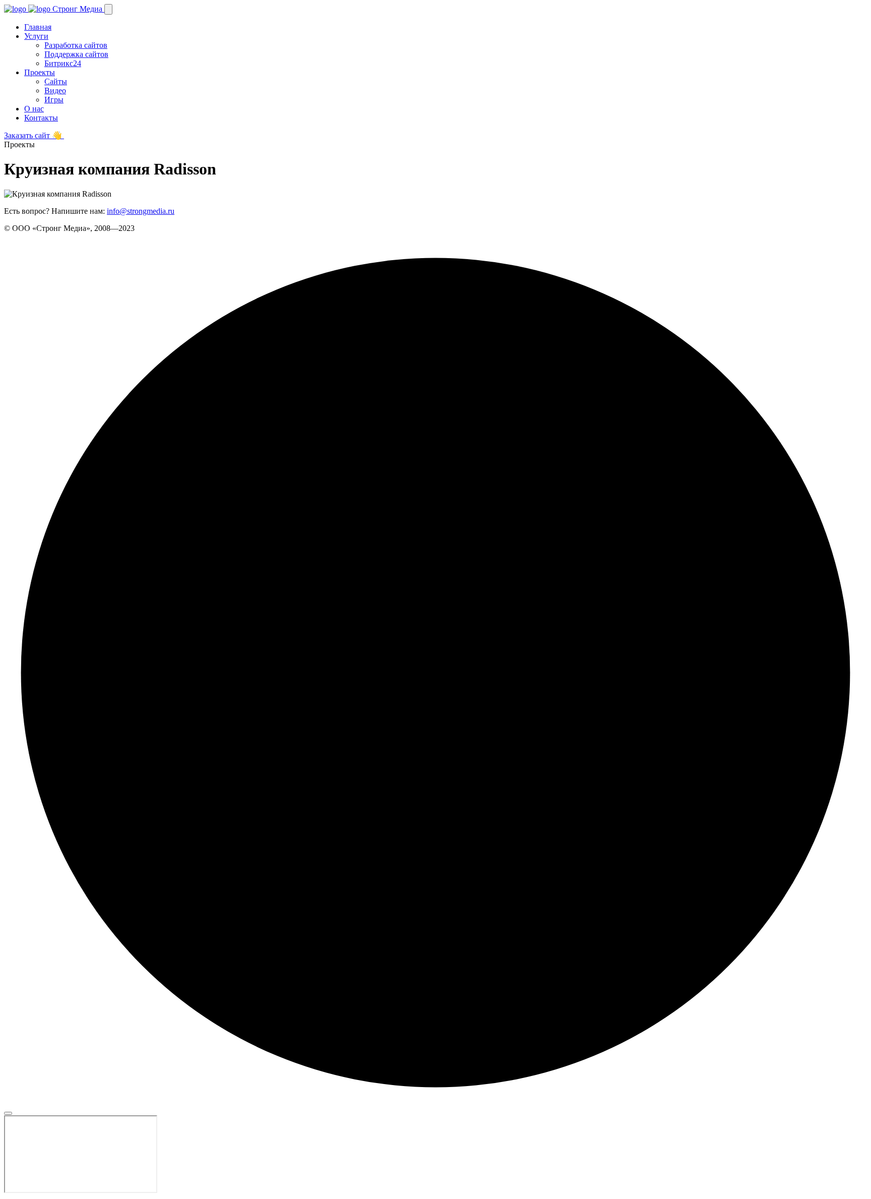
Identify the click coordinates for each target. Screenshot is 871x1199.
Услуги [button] (36, 36)
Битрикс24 (62, 63)
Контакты (41, 117)
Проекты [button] (39, 72)
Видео (55, 90)
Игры (54, 99)
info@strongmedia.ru (140, 211)
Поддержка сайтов (76, 54)
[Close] (8, 1113)
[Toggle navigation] (108, 9)
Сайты (55, 81)
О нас (34, 108)
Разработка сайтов (75, 45)
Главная (37, 27)
